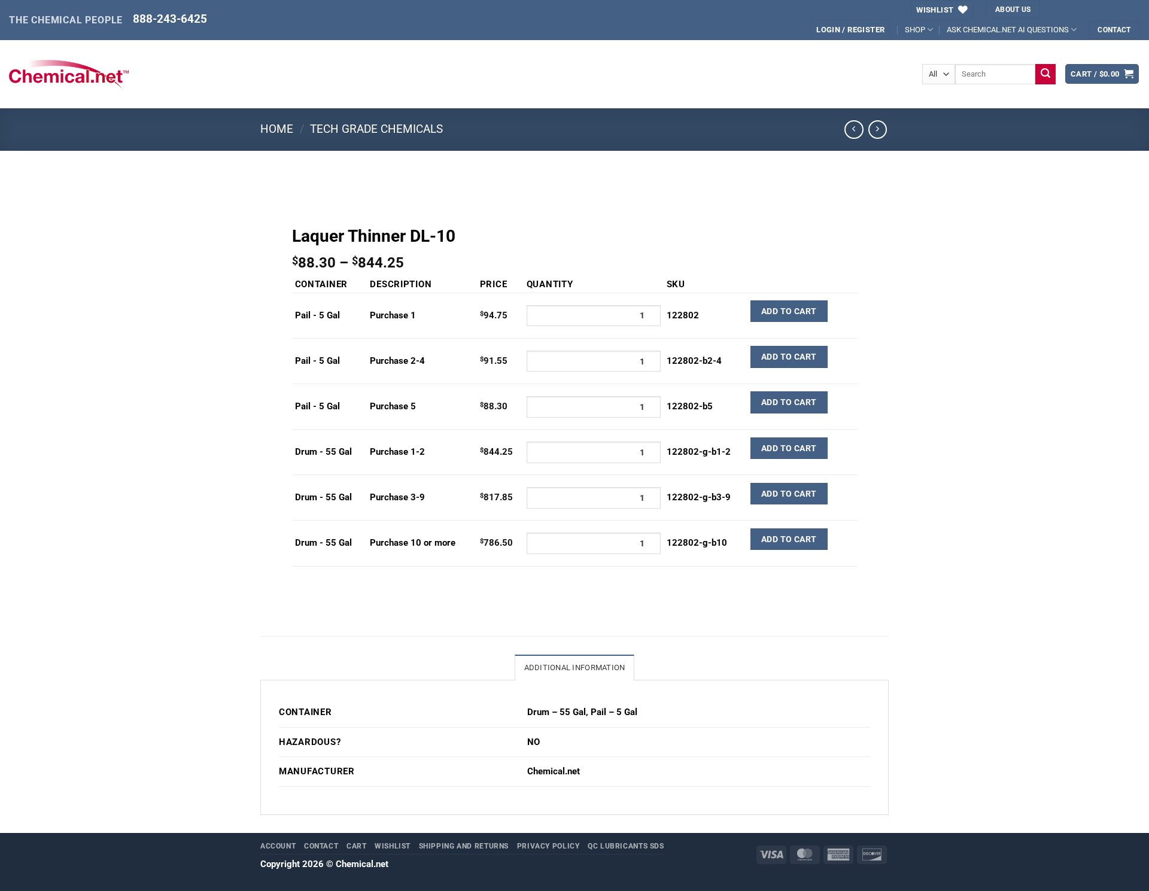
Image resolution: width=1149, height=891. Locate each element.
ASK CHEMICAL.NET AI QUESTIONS (1008, 29)
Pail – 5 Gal (614, 712)
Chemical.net (553, 771)
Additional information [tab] (574, 667)
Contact (321, 845)
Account (278, 845)
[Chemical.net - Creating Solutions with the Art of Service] (69, 74)
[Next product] (854, 129)
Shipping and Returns (464, 845)
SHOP (915, 29)
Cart (356, 845)
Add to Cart (789, 311)
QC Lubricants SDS (626, 845)
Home (276, 129)
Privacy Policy (548, 845)
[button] (1102, 74)
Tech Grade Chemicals (376, 129)
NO (533, 742)
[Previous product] (877, 129)
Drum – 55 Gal (556, 712)
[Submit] (1045, 74)
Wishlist (393, 845)
